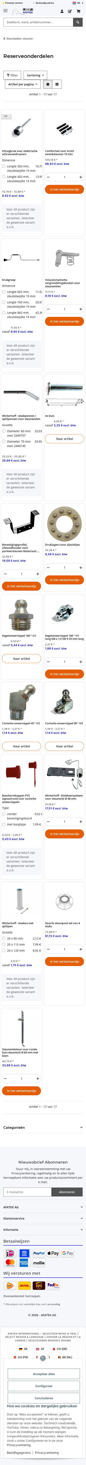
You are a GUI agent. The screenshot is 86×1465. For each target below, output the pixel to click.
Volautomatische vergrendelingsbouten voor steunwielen (62, 283)
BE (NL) (67, 1357)
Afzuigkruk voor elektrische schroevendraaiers (19, 152)
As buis (49, 415)
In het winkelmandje (64, 189)
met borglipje (24, 824)
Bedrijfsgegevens (19, 1452)
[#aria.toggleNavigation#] (5, 8)
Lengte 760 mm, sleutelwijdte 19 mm (24, 304)
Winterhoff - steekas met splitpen (17, 925)
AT (42, 1348)
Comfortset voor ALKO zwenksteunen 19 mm (59, 152)
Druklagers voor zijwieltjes (62, 544)
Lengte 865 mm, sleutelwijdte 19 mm (24, 315)
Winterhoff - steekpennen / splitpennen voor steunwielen (21, 417)
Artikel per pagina (21, 84)
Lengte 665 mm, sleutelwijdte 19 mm (24, 294)
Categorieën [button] (14, 1128)
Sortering (33, 75)
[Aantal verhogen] (81, 177)
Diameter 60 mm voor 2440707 (24, 433)
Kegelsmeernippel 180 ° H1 (19, 635)
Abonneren (67, 1192)
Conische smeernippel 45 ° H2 (21, 723)
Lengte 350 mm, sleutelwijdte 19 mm (24, 168)
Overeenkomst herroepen (21, 1296)
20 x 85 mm (24, 938)
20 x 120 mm (24, 950)
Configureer (44, 1386)
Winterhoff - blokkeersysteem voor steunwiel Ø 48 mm (64, 797)
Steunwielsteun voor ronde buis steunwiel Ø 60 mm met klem (20, 1052)
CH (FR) (23, 1357)
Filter (14, 75)
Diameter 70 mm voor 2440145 (24, 443)
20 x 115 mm (24, 944)
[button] (62, 11)
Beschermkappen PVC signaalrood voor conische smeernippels (19, 799)
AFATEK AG (48, 1315)
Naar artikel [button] (64, 439)
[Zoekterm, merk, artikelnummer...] (78, 22)
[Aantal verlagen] (48, 177)
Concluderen (44, 1398)
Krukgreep (8, 279)
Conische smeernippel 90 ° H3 (64, 723)
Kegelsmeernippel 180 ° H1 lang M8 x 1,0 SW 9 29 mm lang (64, 637)
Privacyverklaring (19, 1445)
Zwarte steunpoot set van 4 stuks (62, 925)
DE (26, 1348)
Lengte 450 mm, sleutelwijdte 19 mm (24, 178)
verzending (53, 1304)
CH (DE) (62, 1348)
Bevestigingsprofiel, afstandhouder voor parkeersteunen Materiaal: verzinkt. (19, 548)
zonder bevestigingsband (24, 816)
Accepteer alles (44, 1374)
